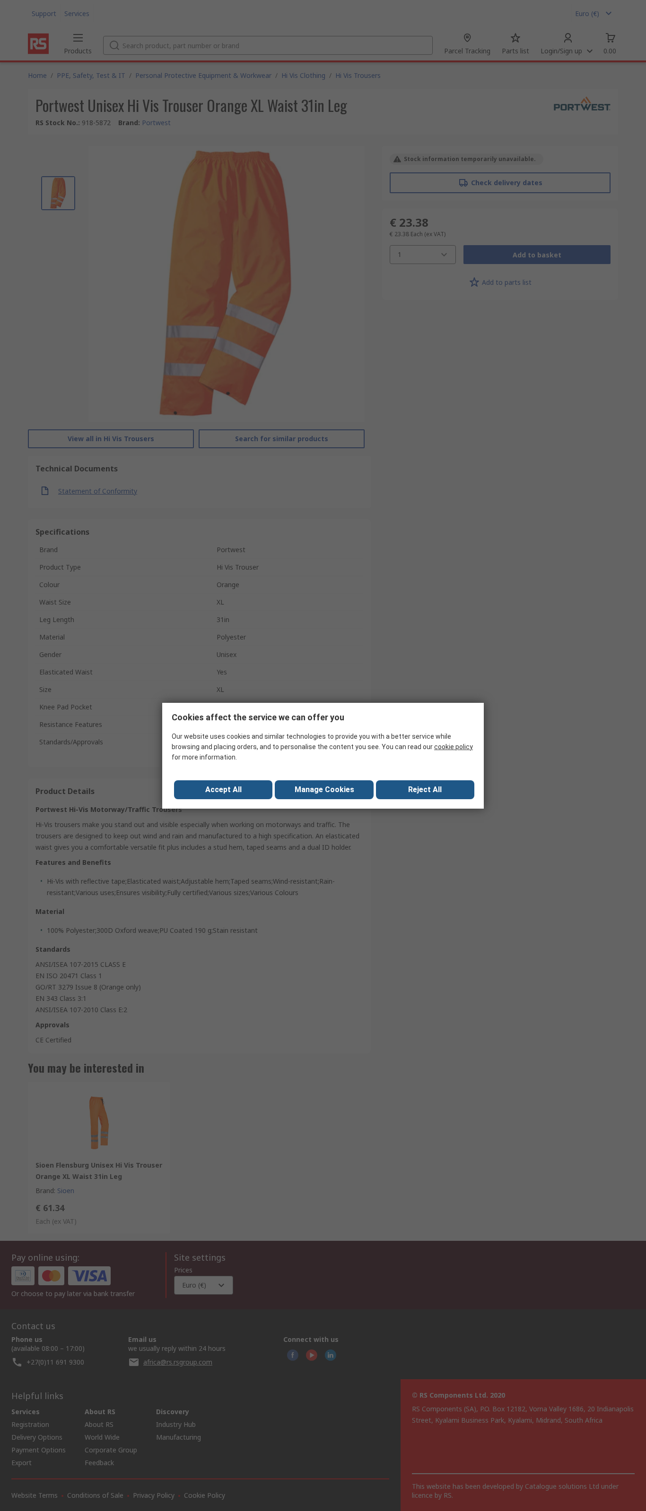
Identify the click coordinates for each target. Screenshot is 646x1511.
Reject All (425, 789)
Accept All (223, 789)
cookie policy (453, 747)
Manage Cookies (324, 789)
